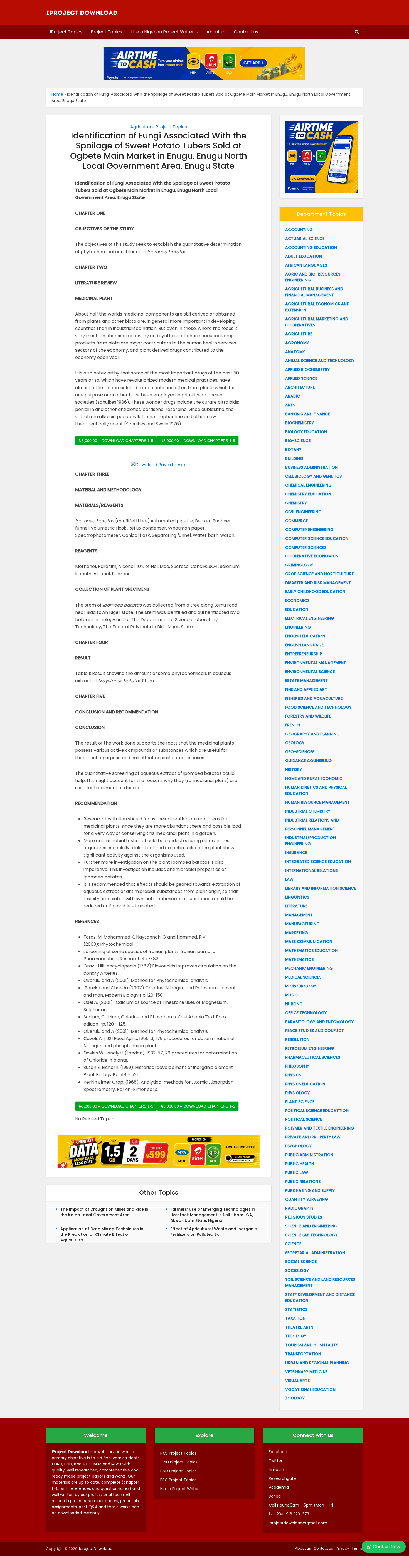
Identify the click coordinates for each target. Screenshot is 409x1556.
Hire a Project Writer (179, 1489)
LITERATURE (296, 906)
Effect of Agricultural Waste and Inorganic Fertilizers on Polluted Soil (213, 1231)
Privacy (342, 1548)
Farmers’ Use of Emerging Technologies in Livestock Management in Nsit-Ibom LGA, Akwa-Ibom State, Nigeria (212, 1215)
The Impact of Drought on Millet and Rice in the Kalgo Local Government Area (104, 1212)
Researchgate (282, 1478)
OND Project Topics (179, 1462)
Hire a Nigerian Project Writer (162, 32)
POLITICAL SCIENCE (303, 1119)
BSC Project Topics (178, 1480)
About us (216, 32)
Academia (279, 1487)
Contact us (246, 32)
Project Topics (106, 32)
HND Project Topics (178, 1471)
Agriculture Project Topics (158, 127)
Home (57, 94)
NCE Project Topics (178, 1453)
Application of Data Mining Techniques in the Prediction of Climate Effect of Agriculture (101, 1234)
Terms (357, 1548)
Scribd (275, 1496)
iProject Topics (66, 32)
